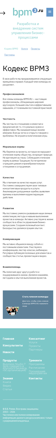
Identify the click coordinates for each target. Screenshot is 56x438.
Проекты (35, 48)
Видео (7, 385)
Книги (7, 382)
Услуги (24, 48)
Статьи (7, 389)
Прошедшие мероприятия (38, 372)
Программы (37, 364)
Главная (8, 338)
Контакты (35, 378)
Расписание (37, 367)
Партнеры (9, 54)
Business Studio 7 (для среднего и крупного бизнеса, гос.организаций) (15, 367)
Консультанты (13, 345)
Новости (8, 352)
